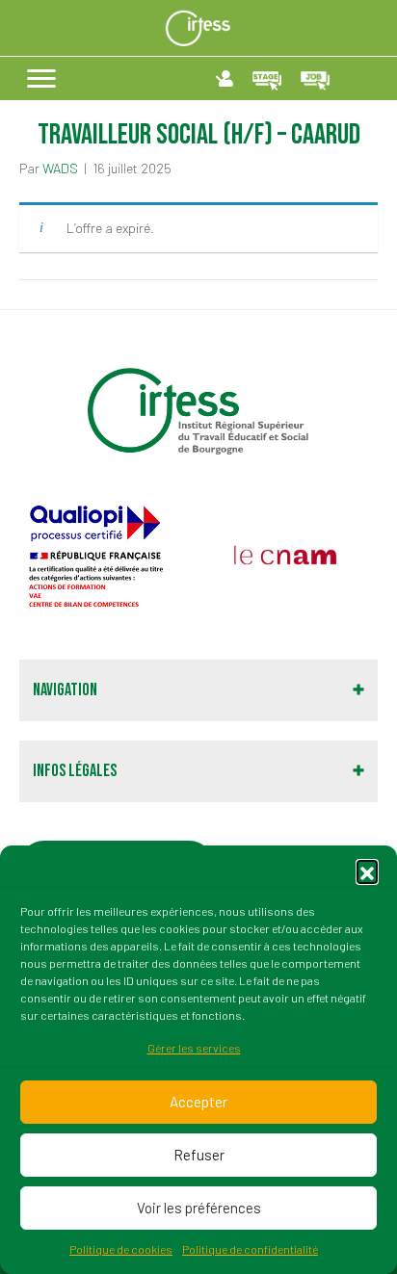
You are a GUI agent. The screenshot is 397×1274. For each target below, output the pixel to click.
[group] (106, 557)
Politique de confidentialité (250, 1249)
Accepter (198, 1101)
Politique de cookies (120, 1249)
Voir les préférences (199, 1207)
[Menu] (41, 79)
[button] (367, 870)
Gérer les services (194, 1047)
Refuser (199, 1154)
